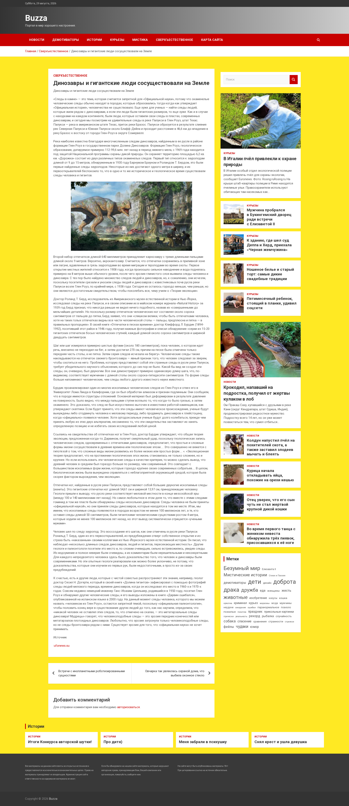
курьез (253, 603)
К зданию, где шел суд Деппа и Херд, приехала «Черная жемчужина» (269, 245)
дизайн (267, 583)
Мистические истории (245, 574)
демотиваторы (235, 583)
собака (230, 621)
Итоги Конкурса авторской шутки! (60, 741)
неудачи (228, 607)
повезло (286, 607)
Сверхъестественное (174, 40)
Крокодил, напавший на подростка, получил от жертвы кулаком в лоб (257, 393)
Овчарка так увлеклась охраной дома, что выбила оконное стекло (174, 673)
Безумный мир (242, 568)
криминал (240, 603)
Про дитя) (113, 741)
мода (274, 603)
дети (254, 581)
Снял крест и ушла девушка (280, 741)
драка (231, 589)
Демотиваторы (65, 40)
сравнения (260, 621)
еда (262, 590)
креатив (228, 603)
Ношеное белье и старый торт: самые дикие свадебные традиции (270, 274)
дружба (249, 590)
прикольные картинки (279, 611)
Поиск (294, 79)
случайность (284, 616)
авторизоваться (128, 707)
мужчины (286, 603)
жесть (286, 590)
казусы (273, 598)
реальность (241, 616)
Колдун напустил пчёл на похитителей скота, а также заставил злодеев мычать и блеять (271, 447)
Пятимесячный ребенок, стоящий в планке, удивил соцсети (271, 303)
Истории (94, 40)
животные (236, 597)
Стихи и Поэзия (277, 575)
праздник (255, 611)
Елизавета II (269, 569)
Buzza (36, 18)
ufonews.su (61, 645)
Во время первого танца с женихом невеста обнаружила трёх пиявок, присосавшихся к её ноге (271, 536)
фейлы (229, 627)
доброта (284, 581)
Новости (36, 40)
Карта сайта (212, 40)
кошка (283, 598)
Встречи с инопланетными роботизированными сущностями (91, 673)
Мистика (140, 40)
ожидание (240, 607)
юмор (254, 627)
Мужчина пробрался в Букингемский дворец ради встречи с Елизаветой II (269, 217)
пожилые (230, 611)
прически (229, 616)
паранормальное (268, 607)
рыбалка (268, 616)
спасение (244, 621)
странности (275, 621)
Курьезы (117, 40)
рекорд (254, 616)
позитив (242, 612)
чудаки (242, 626)
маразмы (265, 603)
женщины (273, 590)
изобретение (258, 598)
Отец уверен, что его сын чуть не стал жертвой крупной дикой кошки (271, 504)
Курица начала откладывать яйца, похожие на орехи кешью (270, 475)
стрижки (289, 621)
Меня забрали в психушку (203, 741)
